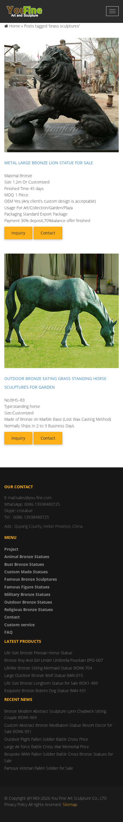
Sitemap (70, 804)
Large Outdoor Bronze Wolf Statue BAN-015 (43, 675)
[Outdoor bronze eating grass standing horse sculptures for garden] (61, 310)
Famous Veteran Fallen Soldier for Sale (38, 768)
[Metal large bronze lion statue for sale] (61, 94)
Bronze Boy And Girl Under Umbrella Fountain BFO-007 (53, 660)
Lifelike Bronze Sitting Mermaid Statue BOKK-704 (48, 668)
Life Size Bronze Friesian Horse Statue (38, 652)
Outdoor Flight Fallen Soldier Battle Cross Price (46, 739)
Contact (48, 233)
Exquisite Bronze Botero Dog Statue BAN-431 (45, 690)
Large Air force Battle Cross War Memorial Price (46, 746)
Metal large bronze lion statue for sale (48, 162)
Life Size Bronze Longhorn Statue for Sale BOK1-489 (51, 683)
